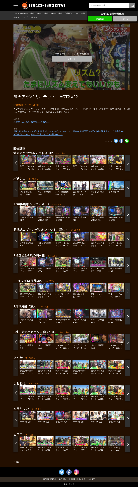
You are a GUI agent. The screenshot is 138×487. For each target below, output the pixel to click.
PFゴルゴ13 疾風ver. (114, 131)
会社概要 (91, 479)
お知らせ (34, 17)
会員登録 (100, 19)
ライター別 (80, 13)
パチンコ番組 (42, 13)
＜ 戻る (16, 462)
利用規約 (62, 479)
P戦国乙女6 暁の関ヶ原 (91, 131)
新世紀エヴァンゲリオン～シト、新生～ (59, 131)
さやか (16, 122)
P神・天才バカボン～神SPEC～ (47, 134)
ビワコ (46, 122)
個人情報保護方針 (49, 479)
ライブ (24, 17)
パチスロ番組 (56, 13)
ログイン (125, 19)
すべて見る (60, 153)
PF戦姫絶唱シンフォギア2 (26, 131)
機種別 (16, 17)
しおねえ (25, 122)
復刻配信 (69, 13)
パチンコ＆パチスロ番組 (23, 13)
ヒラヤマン (36, 122)
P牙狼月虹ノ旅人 (21, 134)
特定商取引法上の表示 (77, 479)
